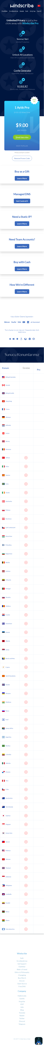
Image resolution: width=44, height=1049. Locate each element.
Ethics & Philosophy (22, 972)
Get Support (22, 964)
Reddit (22, 1016)
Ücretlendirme (13, 11)
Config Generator (22, 70)
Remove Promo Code (22, 158)
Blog (22, 1010)
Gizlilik (21, 999)
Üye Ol (39, 11)
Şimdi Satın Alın (22, 137)
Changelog (22, 975)
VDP (22, 1004)
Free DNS (22, 986)
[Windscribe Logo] (22, 5)
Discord (22, 1021)
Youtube (22, 1013)
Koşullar (22, 1001)
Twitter (22, 1018)
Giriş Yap (32, 11)
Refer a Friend (22, 969)
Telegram (22, 1024)
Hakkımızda (22, 996)
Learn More (22, 178)
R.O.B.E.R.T (22, 86)
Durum (22, 981)
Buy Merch (22, 978)
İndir (26, 11)
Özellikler (5, 11)
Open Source (22, 984)
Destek (22, 11)
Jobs (22, 1007)
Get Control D (22, 201)
